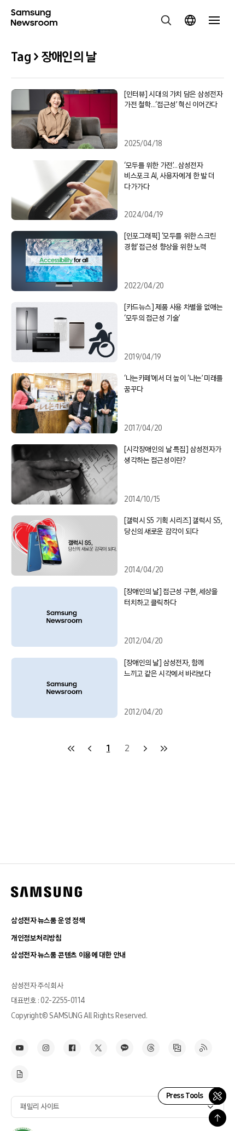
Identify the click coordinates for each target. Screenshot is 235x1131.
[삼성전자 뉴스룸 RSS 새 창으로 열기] (203, 1048)
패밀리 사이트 (40, 1106)
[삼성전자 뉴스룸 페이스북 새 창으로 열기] (72, 1048)
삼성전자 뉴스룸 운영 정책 (48, 920)
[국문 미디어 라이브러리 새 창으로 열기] (177, 1048)
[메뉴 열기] (214, 20)
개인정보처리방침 (36, 938)
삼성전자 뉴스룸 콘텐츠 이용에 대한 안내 (68, 955)
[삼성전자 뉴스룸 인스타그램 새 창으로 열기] (46, 1048)
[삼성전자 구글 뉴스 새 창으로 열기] (19, 1074)
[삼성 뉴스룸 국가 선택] (190, 20)
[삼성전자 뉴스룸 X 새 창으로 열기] (98, 1048)
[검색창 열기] (166, 20)
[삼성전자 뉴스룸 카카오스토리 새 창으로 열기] (124, 1048)
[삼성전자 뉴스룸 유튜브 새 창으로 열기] (19, 1048)
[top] (217, 1118)
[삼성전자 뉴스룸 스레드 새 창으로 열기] (151, 1048)
